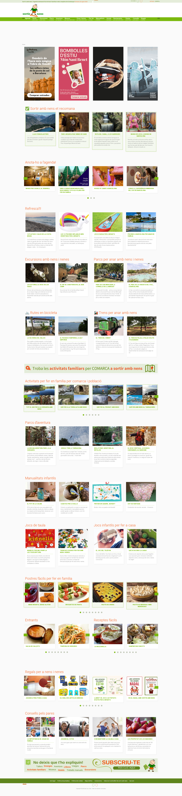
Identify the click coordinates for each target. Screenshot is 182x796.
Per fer (91, 19)
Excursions (43, 19)
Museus (70, 19)
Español (157, 1)
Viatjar (128, 19)
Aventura (59, 19)
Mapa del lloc (88, 781)
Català (152, 1)
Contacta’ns (98, 781)
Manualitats (100, 19)
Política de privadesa (63, 781)
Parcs (52, 19)
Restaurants (118, 19)
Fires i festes (82, 19)
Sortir (35, 19)
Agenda (27, 18)
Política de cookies (77, 781)
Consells (136, 19)
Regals (143, 19)
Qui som (131, 781)
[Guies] (137, 1)
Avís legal (52, 781)
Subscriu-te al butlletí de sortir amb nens (115, 781)
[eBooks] (140, 1)
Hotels (109, 19)
